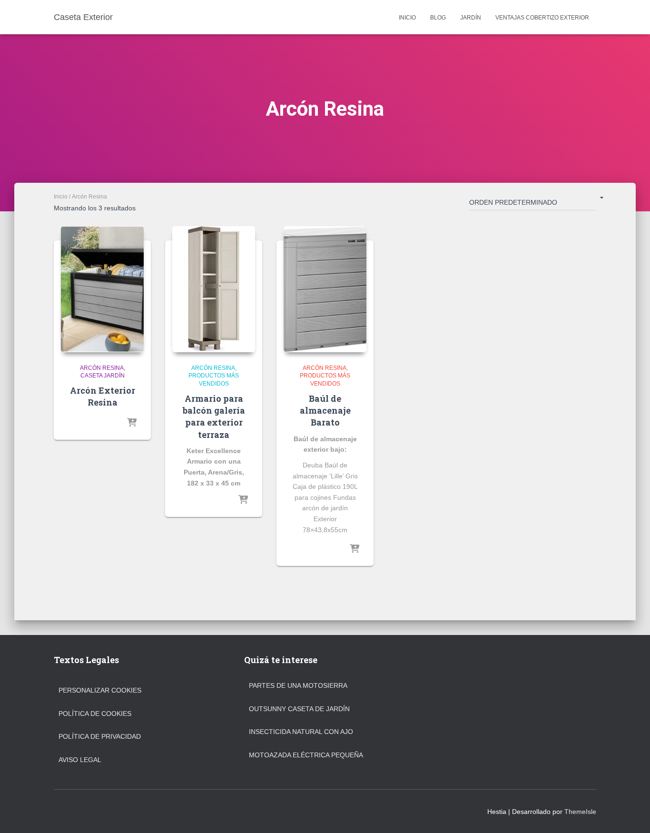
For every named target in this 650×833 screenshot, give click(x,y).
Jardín (470, 17)
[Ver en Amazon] (132, 423)
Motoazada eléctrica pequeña (306, 755)
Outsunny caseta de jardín (299, 709)
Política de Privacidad (100, 736)
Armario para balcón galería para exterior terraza (214, 416)
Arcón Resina (102, 368)
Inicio (407, 17)
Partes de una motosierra (298, 685)
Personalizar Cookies (100, 690)
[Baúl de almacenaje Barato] (325, 289)
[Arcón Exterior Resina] (102, 289)
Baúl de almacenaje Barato (325, 410)
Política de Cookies (95, 713)
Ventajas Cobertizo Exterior (542, 17)
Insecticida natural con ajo (301, 731)
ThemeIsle (580, 811)
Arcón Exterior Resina (102, 396)
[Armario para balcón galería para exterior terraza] (213, 289)
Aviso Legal (80, 760)
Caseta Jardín (102, 375)
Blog (438, 17)
